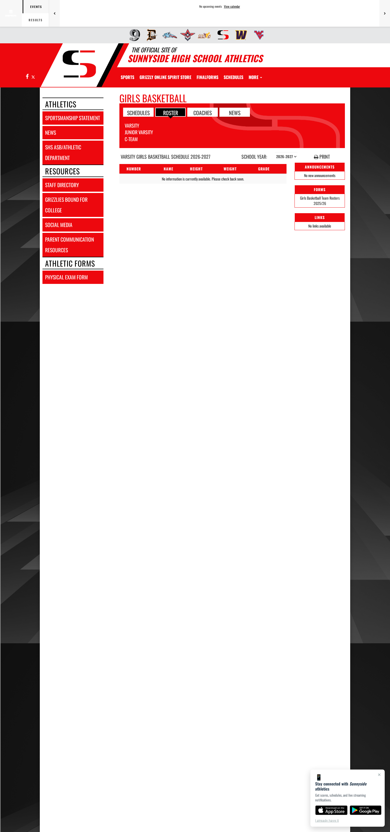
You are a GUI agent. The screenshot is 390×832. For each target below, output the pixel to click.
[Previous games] (54, 13)
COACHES (202, 112)
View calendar (232, 6)
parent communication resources (69, 245)
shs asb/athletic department (63, 152)
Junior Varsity (139, 132)
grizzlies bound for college (66, 205)
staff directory (62, 185)
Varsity (132, 125)
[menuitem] (133, 35)
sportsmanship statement (72, 118)
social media (58, 225)
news (50, 132)
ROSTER (170, 112)
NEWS (234, 112)
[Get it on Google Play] (366, 810)
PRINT (324, 156)
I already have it (327, 820)
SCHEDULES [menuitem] (233, 77)
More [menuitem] (254, 77)
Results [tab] (36, 20)
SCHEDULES (138, 112)
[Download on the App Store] (331, 810)
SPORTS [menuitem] (127, 77)
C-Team (131, 139)
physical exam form (66, 277)
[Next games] (384, 13)
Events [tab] (36, 7)
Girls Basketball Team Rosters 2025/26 (320, 200)
